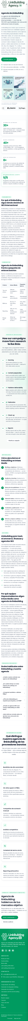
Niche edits (4, 963)
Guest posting (4, 961)
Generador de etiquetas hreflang (9, 987)
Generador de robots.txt (7, 989)
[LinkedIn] (2, 950)
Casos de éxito (5, 1002)
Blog (2, 1005)
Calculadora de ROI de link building (10, 991)
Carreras (3, 1000)
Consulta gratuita (8, 59)
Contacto (3, 1007)
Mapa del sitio (17, 1018)
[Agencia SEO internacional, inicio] (13, 4)
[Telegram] (13, 950)
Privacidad (9, 1018)
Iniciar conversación (9, 917)
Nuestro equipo (5, 998)
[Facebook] (9, 950)
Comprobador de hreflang (8, 984)
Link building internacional (7, 968)
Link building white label (7, 965)
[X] (6, 950)
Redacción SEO (5, 958)
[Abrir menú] (26, 4)
